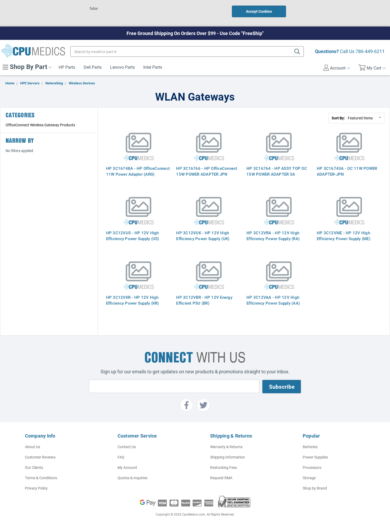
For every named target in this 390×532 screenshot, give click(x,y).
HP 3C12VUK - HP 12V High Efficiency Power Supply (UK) (202, 235)
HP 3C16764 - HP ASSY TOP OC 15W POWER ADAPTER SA (276, 171)
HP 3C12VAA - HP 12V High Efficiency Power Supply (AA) (273, 300)
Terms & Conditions (41, 477)
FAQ (121, 457)
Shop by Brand (315, 488)
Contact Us (127, 446)
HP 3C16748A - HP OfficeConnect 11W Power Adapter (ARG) (138, 171)
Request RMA (221, 477)
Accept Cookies (259, 11)
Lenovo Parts (122, 67)
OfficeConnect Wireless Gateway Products (40, 124)
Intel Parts (152, 67)
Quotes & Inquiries (133, 477)
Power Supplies (315, 457)
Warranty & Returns (226, 446)
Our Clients (34, 467)
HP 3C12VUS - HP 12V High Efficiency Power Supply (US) (132, 235)
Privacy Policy (36, 488)
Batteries (310, 446)
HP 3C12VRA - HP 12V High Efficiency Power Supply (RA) (273, 235)
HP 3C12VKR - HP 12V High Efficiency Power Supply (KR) (132, 300)
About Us (32, 446)
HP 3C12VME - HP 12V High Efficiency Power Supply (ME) (343, 235)
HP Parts (67, 67)
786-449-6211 (370, 51)
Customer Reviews (40, 457)
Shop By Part (27, 66)
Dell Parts (93, 67)
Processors (312, 467)
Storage (309, 477)
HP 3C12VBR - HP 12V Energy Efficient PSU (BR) (204, 300)
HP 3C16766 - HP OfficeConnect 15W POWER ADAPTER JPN (206, 171)
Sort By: (338, 117)
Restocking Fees (223, 467)
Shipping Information (227, 457)
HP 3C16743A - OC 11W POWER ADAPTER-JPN (347, 171)
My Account (127, 467)
